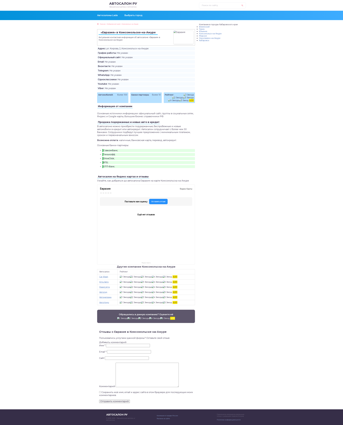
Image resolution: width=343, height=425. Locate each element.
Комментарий (107, 386)
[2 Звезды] (177, 97)
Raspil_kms (104, 287)
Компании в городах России (167, 416)
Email (103, 352)
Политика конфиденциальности (229, 420)
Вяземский (204, 27)
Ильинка (203, 31)
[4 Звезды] (173, 100)
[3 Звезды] (188, 97)
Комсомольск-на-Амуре (210, 33)
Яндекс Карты (146, 263)
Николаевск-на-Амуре (209, 38)
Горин (202, 29)
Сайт (101, 358)
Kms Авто (104, 282)
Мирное (203, 36)
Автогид (103, 292)
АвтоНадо (104, 302)
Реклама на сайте (163, 419)
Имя (102, 345)
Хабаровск (204, 40)
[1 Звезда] (189, 94)
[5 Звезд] (184, 100)
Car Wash (103, 277)
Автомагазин (105, 297)
